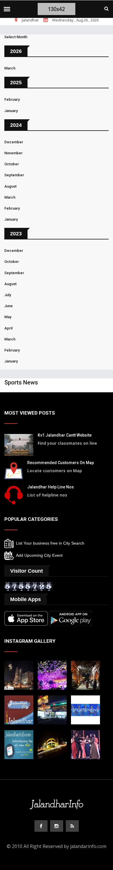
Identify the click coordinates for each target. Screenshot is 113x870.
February (12, 99)
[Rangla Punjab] (85, 674)
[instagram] (56, 826)
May (7, 317)
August (10, 186)
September (14, 175)
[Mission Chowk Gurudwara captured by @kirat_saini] (18, 674)
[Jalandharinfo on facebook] (41, 826)
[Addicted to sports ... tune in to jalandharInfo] (85, 709)
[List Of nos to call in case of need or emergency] (13, 494)
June (8, 306)
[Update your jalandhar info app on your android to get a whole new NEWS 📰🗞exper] (18, 744)
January (11, 111)
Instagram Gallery (29, 641)
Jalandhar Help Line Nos (50, 487)
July (7, 295)
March (9, 68)
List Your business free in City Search (49, 543)
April (8, 328)
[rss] (72, 826)
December (13, 142)
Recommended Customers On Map (60, 462)
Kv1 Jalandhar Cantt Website (65, 435)
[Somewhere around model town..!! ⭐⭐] (52, 709)
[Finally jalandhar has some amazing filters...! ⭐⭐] (18, 709)
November (13, 153)
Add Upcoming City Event (38, 555)
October (11, 164)
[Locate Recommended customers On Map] (13, 470)
